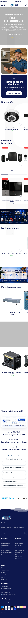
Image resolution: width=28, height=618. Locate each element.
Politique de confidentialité (18, 555)
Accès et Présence (5, 574)
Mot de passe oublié (5, 543)
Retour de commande (6, 550)
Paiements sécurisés (19, 550)
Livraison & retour (19, 547)
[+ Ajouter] (20, 124)
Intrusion (3, 572)
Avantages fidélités (5, 545)
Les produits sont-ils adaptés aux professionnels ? (13, 468)
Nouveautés (3, 547)
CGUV (16, 541)
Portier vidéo (4, 579)
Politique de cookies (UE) (20, 558)
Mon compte (4, 541)
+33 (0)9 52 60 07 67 (6, 592)
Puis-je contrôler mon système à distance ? (12, 477)
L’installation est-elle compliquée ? (10, 472)
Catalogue (3, 567)
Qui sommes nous (19, 543)
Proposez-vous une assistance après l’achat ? (13, 485)
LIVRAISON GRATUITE (18, 1)
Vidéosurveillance (5, 570)
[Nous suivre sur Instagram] (6, 599)
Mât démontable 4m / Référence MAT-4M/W (11, 253)
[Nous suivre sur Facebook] (2, 599)
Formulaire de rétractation (20, 561)
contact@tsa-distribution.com (9, 594)
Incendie (3, 577)
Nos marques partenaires (6, 552)
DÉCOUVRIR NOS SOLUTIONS (14, 93)
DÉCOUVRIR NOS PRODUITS (14, 34)
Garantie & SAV (18, 552)
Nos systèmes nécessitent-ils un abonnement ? (13, 462)
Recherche (3, 554)
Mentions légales (18, 545)
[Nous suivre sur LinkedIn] (9, 599)
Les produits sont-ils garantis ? (10, 481)
